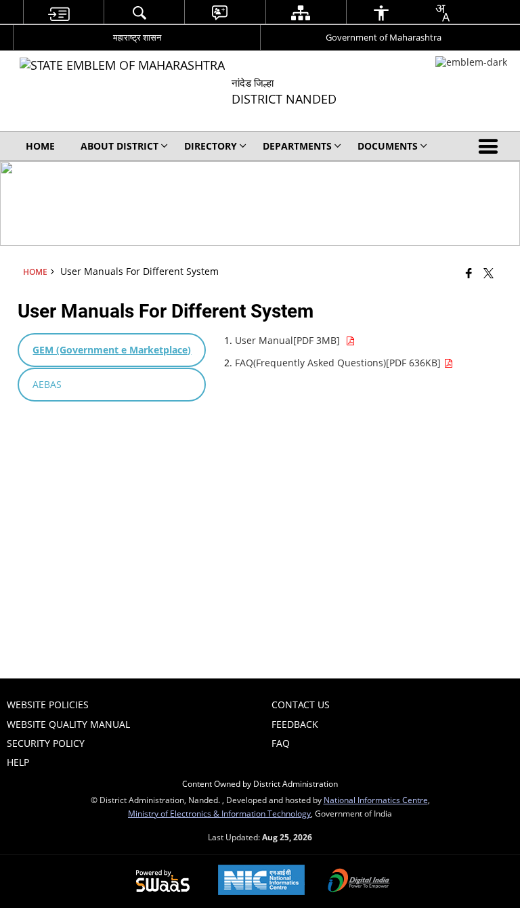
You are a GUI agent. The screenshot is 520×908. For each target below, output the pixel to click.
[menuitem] (58, 12)
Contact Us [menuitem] (301, 704)
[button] (491, 146)
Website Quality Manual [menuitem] (68, 724)
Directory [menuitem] (210, 145)
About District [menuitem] (119, 145)
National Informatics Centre (376, 799)
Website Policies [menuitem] (48, 704)
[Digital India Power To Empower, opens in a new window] (359, 881)
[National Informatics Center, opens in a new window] (261, 881)
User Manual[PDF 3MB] (290, 340)
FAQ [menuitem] (281, 743)
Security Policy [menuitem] (46, 743)
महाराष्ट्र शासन (137, 37)
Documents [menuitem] (388, 145)
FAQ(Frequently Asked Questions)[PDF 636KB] (339, 362)
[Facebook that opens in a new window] (468, 272)
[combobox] (442, 12)
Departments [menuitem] (297, 145)
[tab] (112, 350)
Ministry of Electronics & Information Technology (219, 813)
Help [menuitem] (18, 762)
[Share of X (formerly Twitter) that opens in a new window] (488, 272)
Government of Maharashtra (383, 37)
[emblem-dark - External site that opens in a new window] (471, 62)
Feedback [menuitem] (295, 724)
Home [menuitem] (40, 145)
